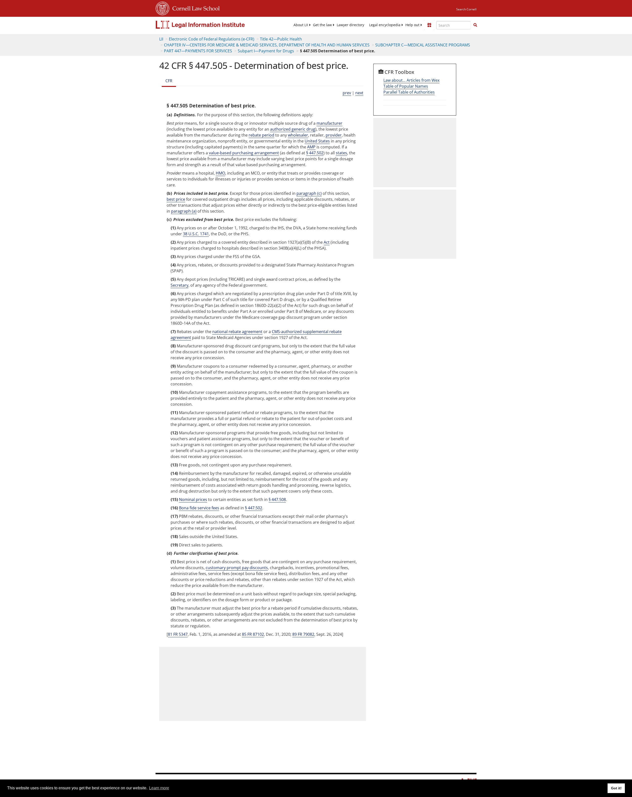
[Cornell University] (162, 7)
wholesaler (298, 135)
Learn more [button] (159, 788)
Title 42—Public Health (281, 39)
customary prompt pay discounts (237, 567)
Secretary (179, 285)
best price (176, 199)
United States (317, 141)
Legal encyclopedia (384, 25)
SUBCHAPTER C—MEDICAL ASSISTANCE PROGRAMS (422, 45)
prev (347, 93)
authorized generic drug (292, 129)
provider (334, 135)
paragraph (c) (309, 193)
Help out (412, 25)
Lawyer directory (350, 25)
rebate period (261, 135)
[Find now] (475, 25)
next (359, 93)
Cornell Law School (194, 7)
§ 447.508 (277, 499)
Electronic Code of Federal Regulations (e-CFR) (211, 39)
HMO (220, 173)
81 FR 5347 (178, 634)
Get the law (322, 25)
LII (161, 39)
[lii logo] (211, 24)
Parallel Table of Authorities (409, 92)
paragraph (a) (184, 211)
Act (327, 242)
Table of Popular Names (405, 86)
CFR (168, 80)
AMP (311, 147)
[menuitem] (301, 24)
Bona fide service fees (199, 508)
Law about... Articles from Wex (411, 80)
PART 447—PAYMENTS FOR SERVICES (198, 51)
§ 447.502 (314, 153)
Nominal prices (193, 499)
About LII (301, 25)
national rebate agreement (237, 331)
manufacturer (329, 123)
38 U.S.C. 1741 (196, 234)
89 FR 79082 (303, 634)
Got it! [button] (616, 788)
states (341, 153)
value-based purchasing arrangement (244, 153)
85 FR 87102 (253, 634)
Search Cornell (466, 9)
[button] (475, 25)
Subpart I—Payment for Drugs (266, 51)
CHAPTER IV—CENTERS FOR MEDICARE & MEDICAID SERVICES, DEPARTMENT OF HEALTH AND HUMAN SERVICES (267, 45)
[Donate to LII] (429, 25)
